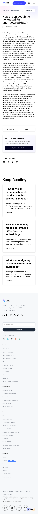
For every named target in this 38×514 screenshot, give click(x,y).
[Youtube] (4, 315)
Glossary (5, 438)
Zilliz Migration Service (9, 358)
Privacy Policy (19, 491)
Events (5, 470)
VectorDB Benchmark (9, 397)
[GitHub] (14, 315)
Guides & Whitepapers (9, 429)
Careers (5, 461)
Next (26, 130)
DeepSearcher (7, 365)
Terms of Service (8, 491)
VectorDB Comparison (9, 425)
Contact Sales (7, 474)
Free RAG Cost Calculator (10, 400)
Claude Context (7, 368)
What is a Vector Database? (11, 445)
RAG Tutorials (7, 403)
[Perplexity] (8, 339)
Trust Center (6, 448)
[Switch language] (29, 3)
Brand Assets (7, 477)
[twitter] (4, 162)
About (4, 457)
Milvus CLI (6, 378)
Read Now (9, 212)
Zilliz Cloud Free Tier (9, 355)
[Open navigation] (33, 3)
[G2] (22, 315)
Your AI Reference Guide (12, 10)
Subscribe (19, 329)
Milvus (4, 362)
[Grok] (12, 339)
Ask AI (32, 509)
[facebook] (8, 162)
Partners (5, 467)
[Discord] (18, 315)
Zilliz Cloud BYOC (8, 352)
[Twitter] (11, 315)
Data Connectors (8, 435)
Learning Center (7, 419)
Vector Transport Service (10, 381)
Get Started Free (19, 3)
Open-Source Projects (9, 394)
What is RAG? (7, 442)
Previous (11, 130)
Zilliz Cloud (6, 349)
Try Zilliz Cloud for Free (19, 148)
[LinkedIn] (7, 315)
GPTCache (6, 372)
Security (27, 491)
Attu (4, 375)
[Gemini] (20, 339)
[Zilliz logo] (6, 3)
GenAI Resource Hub (9, 422)
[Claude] (16, 339)
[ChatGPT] (4, 339)
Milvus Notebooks (8, 407)
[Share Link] (16, 162)
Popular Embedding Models (11, 432)
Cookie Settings (7, 494)
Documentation (7, 390)
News (4, 464)
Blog (4, 416)
